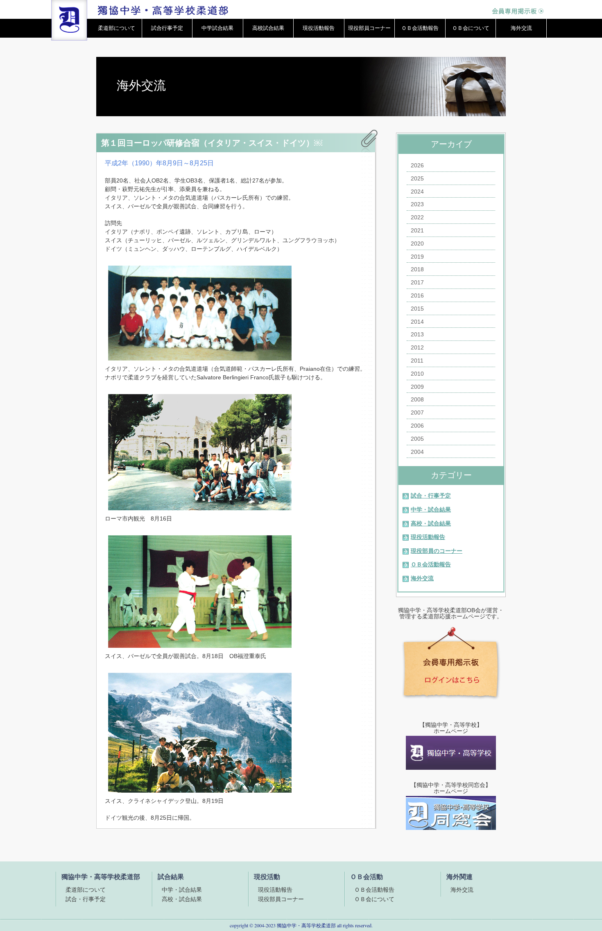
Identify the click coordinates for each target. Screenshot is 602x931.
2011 (417, 360)
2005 (417, 438)
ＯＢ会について (470, 28)
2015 (417, 308)
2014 (417, 321)
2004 (417, 452)
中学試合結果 (217, 28)
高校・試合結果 (431, 523)
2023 (417, 204)
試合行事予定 (167, 28)
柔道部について (116, 28)
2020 (417, 243)
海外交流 (521, 28)
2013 (417, 334)
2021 (417, 230)
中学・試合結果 (431, 509)
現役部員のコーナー (436, 551)
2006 (417, 425)
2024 (417, 191)
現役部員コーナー (369, 28)
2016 (417, 295)
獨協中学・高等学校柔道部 (306, 925)
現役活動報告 (319, 28)
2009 (417, 386)
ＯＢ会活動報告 (420, 28)
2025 (417, 178)
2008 (417, 399)
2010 (417, 373)
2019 (417, 256)
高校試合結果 (268, 28)
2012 (417, 347)
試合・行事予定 (431, 495)
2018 (417, 269)
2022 (417, 217)
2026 (417, 165)
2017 (417, 282)
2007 (417, 412)
